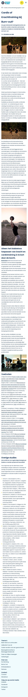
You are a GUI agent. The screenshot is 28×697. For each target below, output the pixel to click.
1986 (17, 400)
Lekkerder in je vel (6, 645)
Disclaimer (4, 677)
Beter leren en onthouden (9, 642)
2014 (11, 398)
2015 (25, 396)
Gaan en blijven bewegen (9, 654)
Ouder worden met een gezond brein (12, 647)
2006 (21, 398)
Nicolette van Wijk (9, 34)
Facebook (4, 684)
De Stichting (5, 662)
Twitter (3, 689)
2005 (4, 402)
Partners (3, 669)
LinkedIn (3, 682)
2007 (9, 400)
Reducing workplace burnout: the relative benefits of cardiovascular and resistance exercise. (12, 430)
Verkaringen (5, 656)
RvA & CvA (4, 664)
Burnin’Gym (4, 260)
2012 (15, 404)
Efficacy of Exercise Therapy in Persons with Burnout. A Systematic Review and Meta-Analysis (13, 410)
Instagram (4, 687)
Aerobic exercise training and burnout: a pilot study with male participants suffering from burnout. (13, 420)
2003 (7, 396)
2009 (11, 394)
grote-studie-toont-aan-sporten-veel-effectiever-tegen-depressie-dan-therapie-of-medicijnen (14, 378)
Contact (3, 674)
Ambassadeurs (6, 667)
